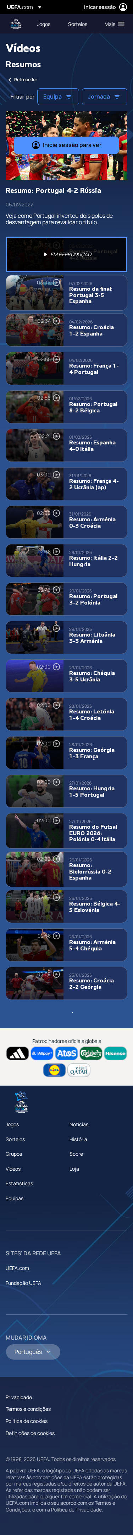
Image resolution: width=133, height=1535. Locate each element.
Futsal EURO (16, 24)
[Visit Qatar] (78, 1070)
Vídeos (13, 1168)
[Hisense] (115, 1053)
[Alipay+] (42, 1053)
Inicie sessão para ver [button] (72, 145)
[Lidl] (54, 1070)
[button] (113, 24)
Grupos (14, 1153)
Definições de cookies (30, 1433)
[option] (66, 254)
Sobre (76, 1153)
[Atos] (66, 1053)
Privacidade (19, 1397)
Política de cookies (27, 1421)
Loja (74, 1168)
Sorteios (15, 1139)
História (78, 1139)
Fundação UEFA (23, 1283)
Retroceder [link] (25, 80)
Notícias (79, 1124)
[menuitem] (47, 24)
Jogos (12, 1124)
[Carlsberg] (90, 1053)
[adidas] (17, 1053)
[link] (44, 24)
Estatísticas (19, 1183)
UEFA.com (17, 1268)
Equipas (14, 1198)
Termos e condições (28, 1408)
